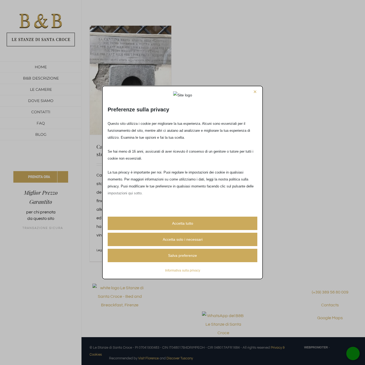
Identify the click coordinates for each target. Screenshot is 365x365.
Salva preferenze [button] (182, 255)
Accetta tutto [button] (182, 223)
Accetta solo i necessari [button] (183, 239)
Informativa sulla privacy (182, 270)
